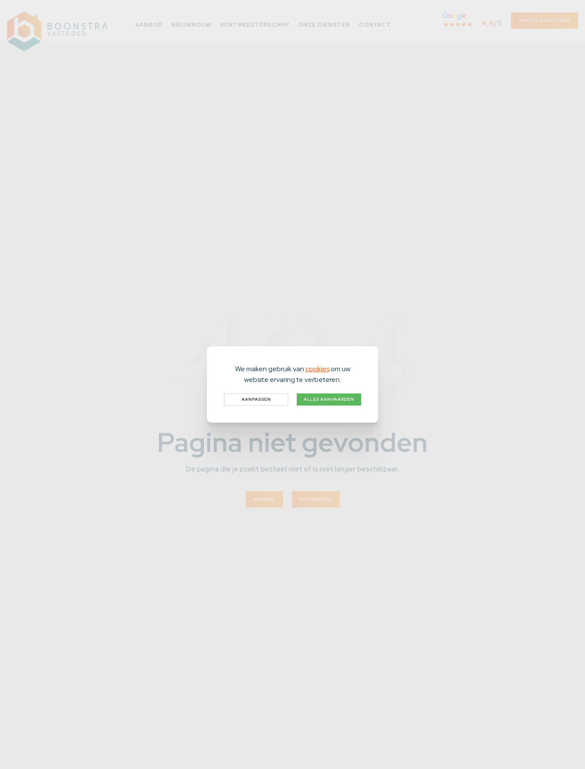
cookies (317, 368)
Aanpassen (256, 399)
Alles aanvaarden (329, 399)
